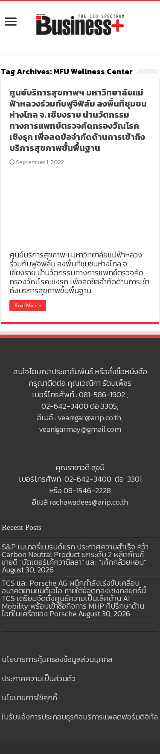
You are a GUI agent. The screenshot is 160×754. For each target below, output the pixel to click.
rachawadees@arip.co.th (88, 502)
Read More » (28, 306)
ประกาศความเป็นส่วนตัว (39, 678)
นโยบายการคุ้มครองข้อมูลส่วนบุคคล (57, 659)
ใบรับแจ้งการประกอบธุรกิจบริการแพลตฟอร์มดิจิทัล (80, 716)
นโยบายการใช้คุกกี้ (29, 697)
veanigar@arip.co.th (89, 417)
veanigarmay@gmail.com (80, 429)
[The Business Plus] (80, 24)
